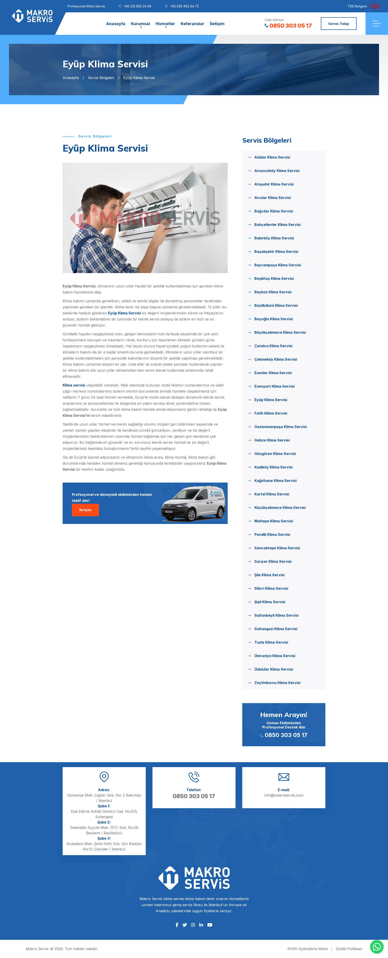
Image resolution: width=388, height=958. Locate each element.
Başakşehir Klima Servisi (276, 251)
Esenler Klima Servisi (273, 373)
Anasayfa (115, 23)
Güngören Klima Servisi (275, 453)
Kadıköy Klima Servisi (273, 467)
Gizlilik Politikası (349, 949)
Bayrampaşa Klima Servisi (277, 265)
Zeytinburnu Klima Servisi (277, 682)
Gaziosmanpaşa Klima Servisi (280, 426)
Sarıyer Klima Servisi (272, 561)
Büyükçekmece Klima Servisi (280, 332)
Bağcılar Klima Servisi (273, 211)
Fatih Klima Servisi (270, 413)
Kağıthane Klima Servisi (275, 480)
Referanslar (192, 23)
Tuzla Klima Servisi (271, 642)
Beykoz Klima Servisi (272, 292)
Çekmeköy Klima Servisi (275, 359)
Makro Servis (37, 949)
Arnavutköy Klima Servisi (277, 170)
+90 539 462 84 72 (184, 6)
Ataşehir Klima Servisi (274, 184)
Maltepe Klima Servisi (273, 521)
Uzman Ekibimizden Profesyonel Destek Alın (283, 724)
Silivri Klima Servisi (271, 588)
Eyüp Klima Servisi (124, 313)
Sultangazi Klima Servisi (275, 629)
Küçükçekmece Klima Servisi (280, 507)
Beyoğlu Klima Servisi (273, 319)
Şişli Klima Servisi (269, 602)
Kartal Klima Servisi (271, 494)
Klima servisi (74, 385)
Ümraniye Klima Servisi (274, 655)
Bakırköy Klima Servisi (274, 238)
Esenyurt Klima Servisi (274, 386)
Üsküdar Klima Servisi (273, 669)
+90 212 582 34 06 (137, 6)
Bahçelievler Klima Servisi (277, 224)
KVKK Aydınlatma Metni (307, 949)
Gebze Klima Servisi (272, 440)
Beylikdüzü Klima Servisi (276, 305)
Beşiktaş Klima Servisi (274, 278)
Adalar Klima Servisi (272, 157)
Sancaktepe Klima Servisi (277, 548)
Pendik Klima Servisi (272, 534)
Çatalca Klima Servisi (273, 346)
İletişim (217, 23)
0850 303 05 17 (290, 25)
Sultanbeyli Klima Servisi (276, 615)
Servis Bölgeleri (101, 77)
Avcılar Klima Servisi (272, 197)
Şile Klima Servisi (269, 575)
